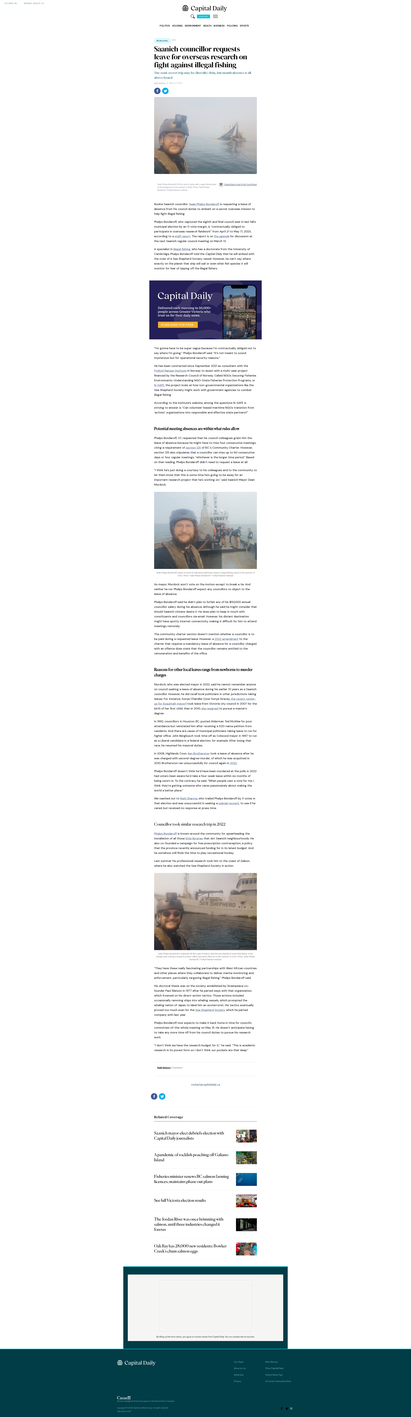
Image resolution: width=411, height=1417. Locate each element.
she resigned (209, 708)
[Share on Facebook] (157, 91)
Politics (165, 25)
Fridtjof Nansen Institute (170, 371)
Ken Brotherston (199, 753)
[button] (215, 16)
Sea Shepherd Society (210, 1010)
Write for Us (240, 1368)
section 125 (193, 448)
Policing (232, 25)
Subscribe (203, 16)
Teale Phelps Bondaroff (204, 204)
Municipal (162, 41)
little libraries (194, 838)
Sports (244, 25)
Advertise (239, 1374)
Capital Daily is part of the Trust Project (240, 184)
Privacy (237, 1381)
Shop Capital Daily (274, 1368)
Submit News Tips (274, 1374)
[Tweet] (165, 91)
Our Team (239, 1362)
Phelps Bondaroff (165, 834)
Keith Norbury (160, 83)
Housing (177, 25)
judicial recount (229, 803)
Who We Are (271, 1362)
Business (219, 25)
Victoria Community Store (278, 1381)
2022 (233, 763)
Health (207, 25)
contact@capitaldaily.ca (205, 1084)
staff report (182, 236)
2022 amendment (226, 639)
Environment (193, 25)
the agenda (221, 236)
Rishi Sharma (188, 798)
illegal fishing (181, 249)
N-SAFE (159, 385)
